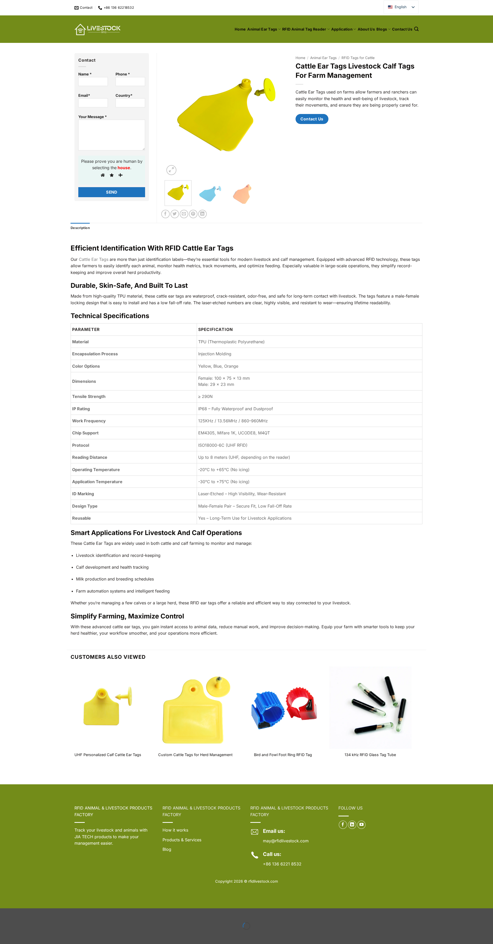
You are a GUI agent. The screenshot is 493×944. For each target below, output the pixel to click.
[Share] (36, 913)
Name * (85, 74)
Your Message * (92, 117)
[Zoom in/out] (5, 913)
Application (342, 29)
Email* (84, 95)
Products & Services (182, 839)
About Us (366, 29)
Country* (124, 95)
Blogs (381, 29)
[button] (171, 170)
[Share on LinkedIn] (202, 214)
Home (240, 29)
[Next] (278, 114)
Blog (167, 849)
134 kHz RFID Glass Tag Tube (370, 754)
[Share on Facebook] (165, 214)
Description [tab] (80, 228)
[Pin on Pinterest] (193, 214)
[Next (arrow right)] (20, 935)
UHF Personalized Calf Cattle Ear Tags (107, 754)
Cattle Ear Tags (94, 259)
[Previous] (173, 114)
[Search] (416, 29)
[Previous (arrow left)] (5, 935)
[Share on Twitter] (174, 214)
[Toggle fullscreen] (20, 913)
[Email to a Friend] (184, 214)
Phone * (123, 74)
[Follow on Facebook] (343, 825)
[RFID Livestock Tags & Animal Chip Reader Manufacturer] (98, 29)
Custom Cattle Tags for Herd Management (195, 754)
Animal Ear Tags (262, 29)
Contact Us (402, 29)
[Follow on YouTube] (361, 825)
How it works (175, 830)
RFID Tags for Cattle (358, 58)
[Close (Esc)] (51, 913)
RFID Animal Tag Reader (304, 29)
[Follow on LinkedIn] (352, 825)
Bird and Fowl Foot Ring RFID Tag (283, 754)
